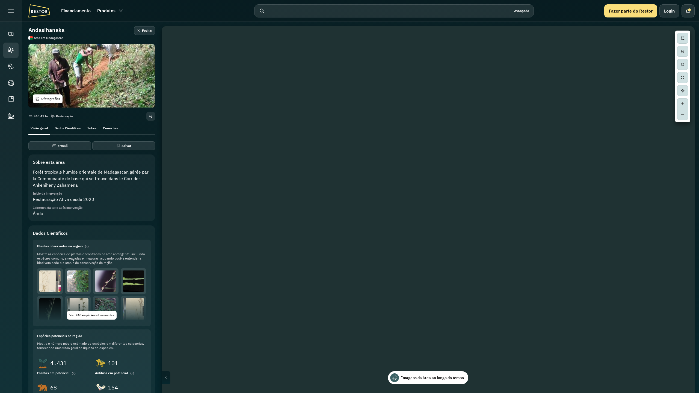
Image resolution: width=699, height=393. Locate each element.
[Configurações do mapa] (682, 64)
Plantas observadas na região (60, 246)
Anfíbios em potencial (111, 373)
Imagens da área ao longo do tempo (432, 377)
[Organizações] (11, 115)
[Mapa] (11, 33)
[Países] (11, 83)
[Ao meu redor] (682, 90)
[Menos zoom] (682, 114)
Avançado (521, 11)
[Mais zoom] (682, 103)
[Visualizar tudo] (682, 77)
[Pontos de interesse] (11, 66)
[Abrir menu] (11, 11)
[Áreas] (11, 50)
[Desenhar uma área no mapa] (682, 38)
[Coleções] (11, 99)
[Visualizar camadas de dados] (682, 51)
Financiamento (76, 10)
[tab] (39, 128)
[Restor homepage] (39, 10)
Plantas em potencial (53, 373)
